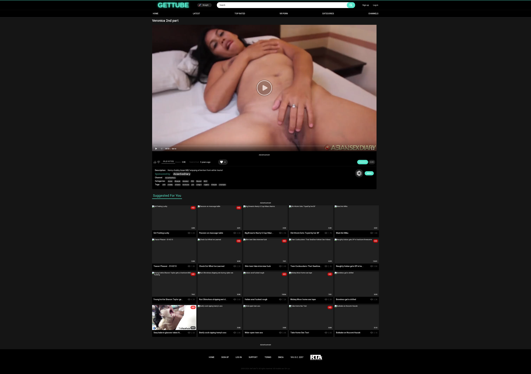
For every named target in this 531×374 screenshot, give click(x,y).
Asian (170, 181)
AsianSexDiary (181, 173)
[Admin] (359, 173)
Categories (328, 13)
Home (155, 13)
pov (193, 184)
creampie (222, 184)
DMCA (280, 357)
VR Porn (284, 13)
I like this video (154, 162)
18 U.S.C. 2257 (296, 357)
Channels (373, 13)
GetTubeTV (254, 369)
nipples (206, 184)
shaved (177, 184)
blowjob (214, 184)
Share (372, 162)
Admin (369, 173)
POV (192, 181)
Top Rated (240, 13)
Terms (268, 357)
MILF (205, 181)
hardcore (186, 184)
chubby (170, 184)
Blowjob (177, 181)
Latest (196, 13)
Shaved (198, 181)
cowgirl (198, 184)
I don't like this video (158, 162)
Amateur (186, 181)
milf (164, 184)
